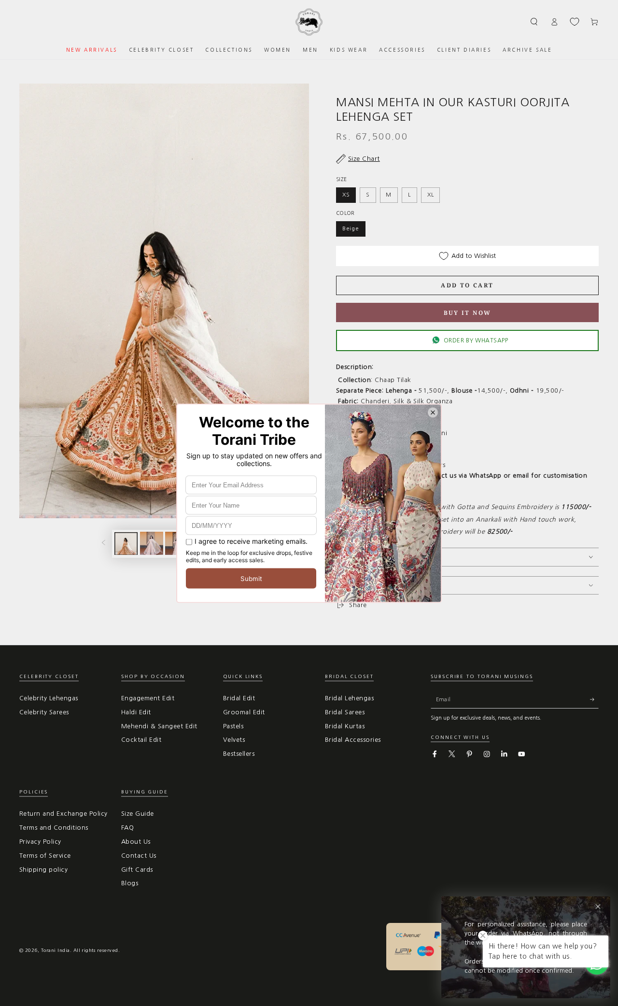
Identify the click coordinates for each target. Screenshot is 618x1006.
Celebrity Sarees (44, 712)
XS (346, 195)
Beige (350, 228)
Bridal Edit (239, 698)
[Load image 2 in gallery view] (151, 543)
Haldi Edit (136, 712)
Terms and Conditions (53, 827)
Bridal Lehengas (349, 698)
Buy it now (468, 313)
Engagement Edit (147, 698)
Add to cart (467, 285)
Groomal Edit (244, 712)
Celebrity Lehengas (48, 698)
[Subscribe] (594, 699)
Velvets (234, 740)
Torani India (55, 950)
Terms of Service (45, 855)
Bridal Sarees (345, 712)
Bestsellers (238, 754)
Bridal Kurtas (345, 726)
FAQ (127, 827)
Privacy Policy (40, 841)
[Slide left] (103, 543)
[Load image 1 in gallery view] (126, 543)
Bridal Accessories (353, 740)
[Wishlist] (574, 21)
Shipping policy (43, 869)
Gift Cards (137, 869)
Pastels (233, 726)
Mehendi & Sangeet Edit (159, 726)
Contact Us (138, 855)
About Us (136, 841)
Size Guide (137, 813)
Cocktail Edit (141, 740)
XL (430, 195)
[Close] (598, 906)
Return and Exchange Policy (63, 813)
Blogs (129, 883)
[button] (534, 21)
